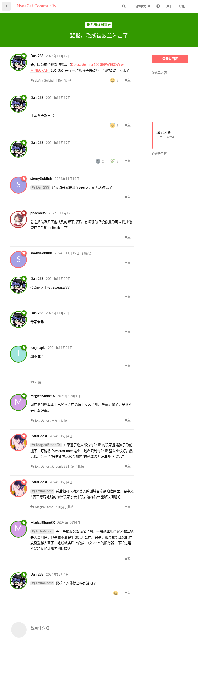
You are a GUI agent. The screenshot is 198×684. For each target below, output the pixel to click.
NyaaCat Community (36, 6)
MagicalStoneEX (48, 445)
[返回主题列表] (6, 6)
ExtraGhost (44, 491)
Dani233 (42, 187)
